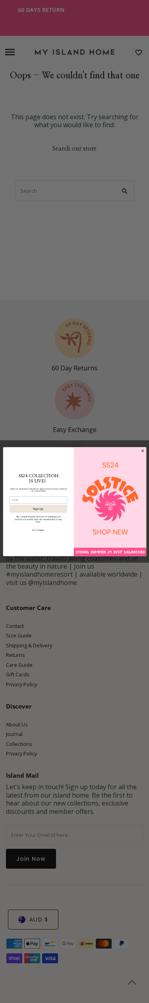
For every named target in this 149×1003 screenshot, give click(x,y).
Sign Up (38, 509)
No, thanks (38, 530)
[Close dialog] (142, 450)
